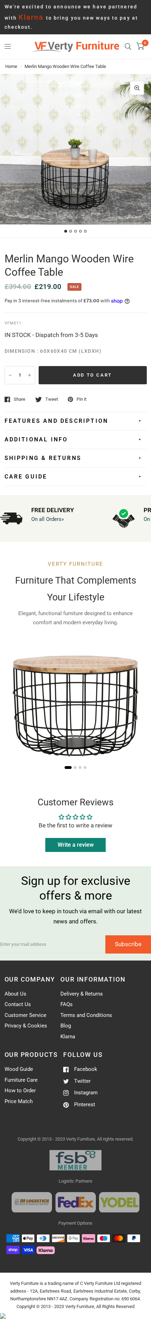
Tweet (51, 399)
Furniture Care (21, 1080)
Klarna (67, 1036)
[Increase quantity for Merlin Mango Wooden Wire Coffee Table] (29, 375)
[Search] (128, 46)
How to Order (20, 1090)
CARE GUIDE (26, 476)
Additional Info (36, 439)
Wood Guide (19, 1069)
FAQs (66, 1004)
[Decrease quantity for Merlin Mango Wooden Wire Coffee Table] (10, 375)
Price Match (19, 1101)
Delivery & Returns (81, 994)
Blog (65, 1026)
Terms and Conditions (86, 1015)
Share (19, 399)
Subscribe (128, 944)
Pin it (81, 399)
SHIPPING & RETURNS (43, 458)
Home (11, 66)
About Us (15, 994)
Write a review (76, 844)
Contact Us (18, 1004)
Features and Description (57, 421)
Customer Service (25, 1015)
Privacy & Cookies (26, 1026)
